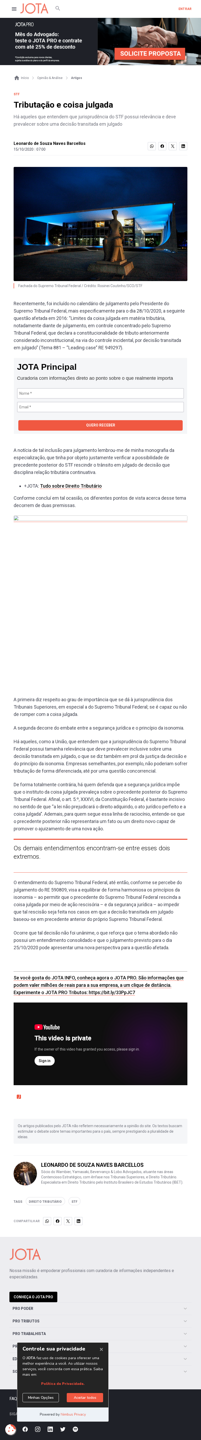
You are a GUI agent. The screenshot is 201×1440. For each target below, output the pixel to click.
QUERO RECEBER (100, 425)
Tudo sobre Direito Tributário (71, 486)
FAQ (13, 1398)
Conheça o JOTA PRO (33, 1297)
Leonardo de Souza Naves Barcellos (50, 143)
